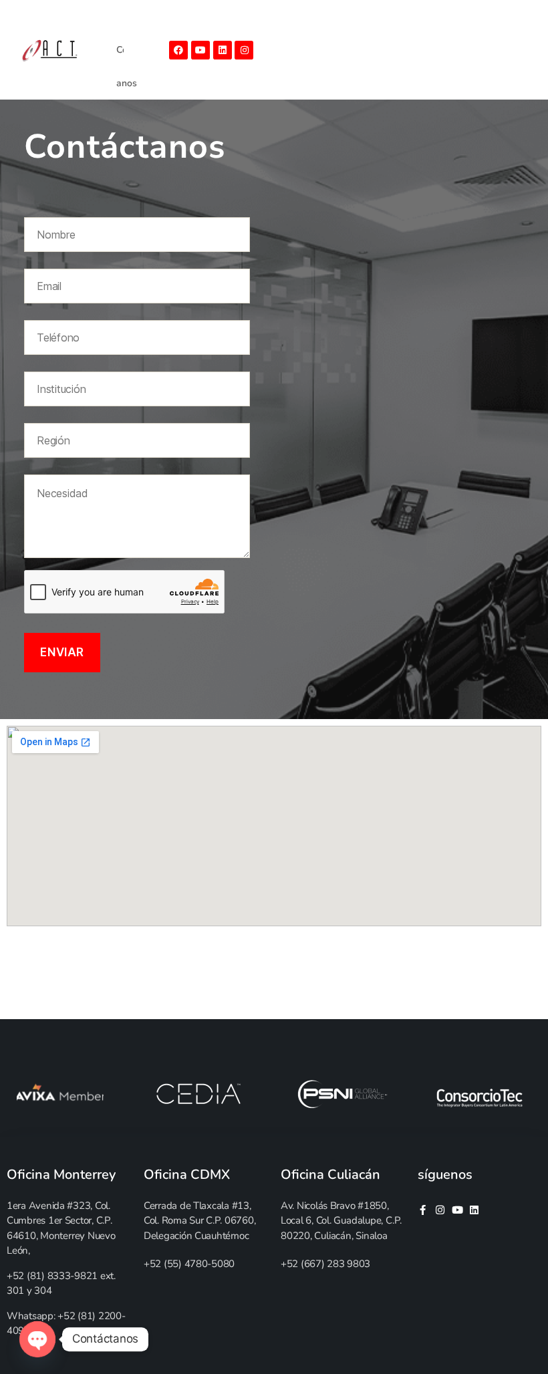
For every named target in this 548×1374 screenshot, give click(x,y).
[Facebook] (178, 50)
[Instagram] (244, 50)
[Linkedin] (222, 50)
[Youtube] (200, 50)
